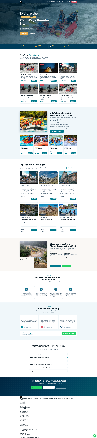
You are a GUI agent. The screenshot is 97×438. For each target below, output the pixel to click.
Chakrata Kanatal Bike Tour (25, 419)
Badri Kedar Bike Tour (24, 412)
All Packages (22, 402)
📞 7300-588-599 (23, 430)
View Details (34, 198)
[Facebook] (20, 399)
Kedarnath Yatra (23, 404)
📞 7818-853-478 (23, 431)
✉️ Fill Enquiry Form (61, 387)
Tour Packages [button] (52, 1)
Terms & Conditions (30, 437)
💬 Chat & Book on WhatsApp (69, 333)
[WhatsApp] (22, 399)
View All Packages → (72, 167)
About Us (68, 1)
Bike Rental (22, 420)
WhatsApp (74, 1)
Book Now (30, 153)
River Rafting (22, 424)
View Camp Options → (55, 265)
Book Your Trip (24, 33)
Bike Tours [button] (58, 1)
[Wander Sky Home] (21, 2)
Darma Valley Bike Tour (24, 417)
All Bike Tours (22, 409)
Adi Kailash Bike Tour (24, 411)
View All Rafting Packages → (56, 131)
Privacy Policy (22, 437)
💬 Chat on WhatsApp (36, 387)
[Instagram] (21, 399)
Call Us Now (32, 33)
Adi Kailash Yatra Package (25, 407)
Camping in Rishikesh (24, 425)
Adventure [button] (63, 1)
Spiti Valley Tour (23, 406)
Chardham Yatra (23, 403)
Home (47, 1)
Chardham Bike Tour (24, 413)
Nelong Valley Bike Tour (24, 416)
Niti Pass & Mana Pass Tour (25, 415)
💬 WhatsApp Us (66, 265)
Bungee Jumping (23, 426)
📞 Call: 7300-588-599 (49, 387)
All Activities (22, 422)
